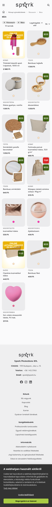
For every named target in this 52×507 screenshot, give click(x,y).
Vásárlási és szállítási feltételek (26, 451)
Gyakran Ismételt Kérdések (26, 414)
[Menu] (3, 5)
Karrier (26, 410)
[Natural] (38, 96)
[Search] (48, 5)
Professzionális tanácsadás (26, 426)
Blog (26, 406)
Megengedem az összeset (26, 501)
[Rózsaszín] (13, 54)
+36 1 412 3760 (30, 370)
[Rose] (13, 306)
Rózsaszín (10, 22)
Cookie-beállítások (26, 495)
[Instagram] (26, 382)
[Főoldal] (26, 355)
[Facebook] (21, 382)
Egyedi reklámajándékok (26, 430)
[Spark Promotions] (24, 5)
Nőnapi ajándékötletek (16, 12)
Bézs (22, 22)
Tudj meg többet (11, 488)
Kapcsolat (26, 402)
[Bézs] (38, 54)
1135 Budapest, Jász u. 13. (30, 366)
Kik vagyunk (26, 398)
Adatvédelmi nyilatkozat (26, 447)
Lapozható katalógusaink (26, 434)
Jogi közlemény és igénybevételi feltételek (26, 455)
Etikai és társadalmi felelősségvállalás (26, 459)
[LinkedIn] (30, 382)
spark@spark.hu (29, 375)
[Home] (3, 12)
